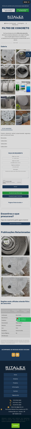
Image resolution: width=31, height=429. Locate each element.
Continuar (15, 425)
